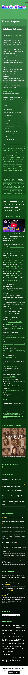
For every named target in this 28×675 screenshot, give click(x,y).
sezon (19, 655)
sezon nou (6, 657)
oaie (15, 646)
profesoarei (6, 166)
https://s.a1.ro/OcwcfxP (17, 247)
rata (6, 651)
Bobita (23, 628)
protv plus (15, 648)
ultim (17, 171)
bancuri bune (20, 146)
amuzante (5, 625)
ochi (21, 162)
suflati (16, 168)
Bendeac (18, 628)
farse (7, 636)
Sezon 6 (15, 416)
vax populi (7, 660)
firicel (21, 637)
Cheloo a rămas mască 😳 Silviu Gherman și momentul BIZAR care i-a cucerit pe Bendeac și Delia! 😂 (13, 536)
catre (19, 150)
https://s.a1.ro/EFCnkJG (13, 276)
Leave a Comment (19, 193)
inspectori (18, 157)
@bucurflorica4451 (7, 583)
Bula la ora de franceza (13, 29)
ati (18, 144)
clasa (7, 153)
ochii (4, 164)
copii (11, 153)
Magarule (17, 159)
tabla (20, 168)
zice (21, 171)
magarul (11, 159)
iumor (21, 413)
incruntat (5, 157)
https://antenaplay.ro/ (9, 357)
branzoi (4, 631)
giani (10, 640)
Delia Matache (13, 633)
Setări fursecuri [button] (20, 670)
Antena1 (12, 625)
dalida (23, 631)
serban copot (10, 416)
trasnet (10, 171)
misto (12, 162)
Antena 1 (22, 411)
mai (21, 159)
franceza (5, 155)
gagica (10, 155)
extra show (16, 413)
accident (17, 411)
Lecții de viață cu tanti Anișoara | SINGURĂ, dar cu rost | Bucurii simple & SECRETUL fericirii (13, 503)
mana (8, 162)
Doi (17, 153)
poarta (13, 164)
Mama (5, 162)
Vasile (22, 657)
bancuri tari (16, 148)
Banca (21, 144)
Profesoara (19, 164)
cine (4, 153)
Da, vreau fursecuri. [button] (14, 672)
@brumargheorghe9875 (8, 588)
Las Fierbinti (6, 643)
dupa (19, 153)
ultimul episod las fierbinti (14, 657)
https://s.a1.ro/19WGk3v (14, 262)
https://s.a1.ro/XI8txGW (16, 329)
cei (22, 150)
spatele (9, 168)
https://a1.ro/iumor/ (13, 386)
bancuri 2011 (12, 146)
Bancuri (5, 146)
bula (9, 150)
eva (23, 153)
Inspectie (11, 157)
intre (23, 157)
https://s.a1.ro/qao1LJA (13, 271)
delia (13, 413)
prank (20, 646)
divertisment (22, 634)
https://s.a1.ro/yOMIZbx (14, 267)
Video (8, 411)
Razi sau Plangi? (10, 179)
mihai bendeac (18, 643)
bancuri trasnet (6, 183)
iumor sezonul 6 (14, 414)
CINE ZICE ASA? (6, 551)
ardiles (17, 625)
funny (5, 639)
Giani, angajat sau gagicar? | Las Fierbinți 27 (13, 527)
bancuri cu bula (7, 148)
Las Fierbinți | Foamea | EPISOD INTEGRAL (13, 531)
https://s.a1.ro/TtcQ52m (15, 322)
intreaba (5, 159)
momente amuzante (6, 646)
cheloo (4, 413)
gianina (13, 640)
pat (10, 164)
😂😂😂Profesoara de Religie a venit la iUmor (13, 518)
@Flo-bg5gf (5, 594)
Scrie (16, 166)
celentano (11, 631)
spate (4, 168)
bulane (13, 150)
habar (14, 155)
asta (15, 144)
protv (9, 648)
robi (15, 655)
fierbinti (16, 637)
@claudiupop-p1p (6, 599)
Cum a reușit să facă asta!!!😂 (9, 542)
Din (14, 153)
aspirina (12, 628)
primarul (4, 648)
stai (13, 168)
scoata (12, 166)
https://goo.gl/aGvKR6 (9, 377)
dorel (3, 637)
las (23, 640)
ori (7, 164)
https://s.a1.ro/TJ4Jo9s (13, 280)
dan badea (8, 413)
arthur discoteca (5, 628)
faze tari (12, 637)
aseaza (12, 144)
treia (14, 171)
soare (20, 166)
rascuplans (20, 35)
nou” (12, 646)
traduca (5, 171)
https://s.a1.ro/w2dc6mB (14, 258)
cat (17, 150)
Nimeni (17, 162)
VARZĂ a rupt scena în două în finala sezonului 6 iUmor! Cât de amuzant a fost (13, 577)
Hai (18, 155)
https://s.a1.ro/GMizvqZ (10, 366)
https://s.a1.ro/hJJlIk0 (12, 324)
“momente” (16, 661)
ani (8, 144)
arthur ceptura (22, 625)
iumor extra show (7, 414)
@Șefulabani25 (6, 575)
